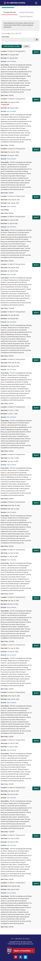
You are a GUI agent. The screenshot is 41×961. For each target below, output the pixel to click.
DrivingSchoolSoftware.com (24, 944)
